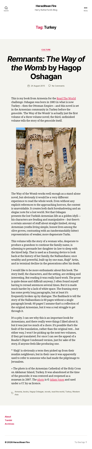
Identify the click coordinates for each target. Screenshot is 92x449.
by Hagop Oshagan (46, 67)
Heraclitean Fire (46, 6)
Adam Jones (57, 379)
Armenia (18, 391)
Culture (46, 50)
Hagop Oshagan (37, 391)
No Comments (58, 86)
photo (40, 379)
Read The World (66, 98)
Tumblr (8, 420)
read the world (58, 391)
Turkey (68, 391)
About (8, 416)
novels (47, 391)
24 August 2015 (38, 86)
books (26, 391)
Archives (9, 424)
